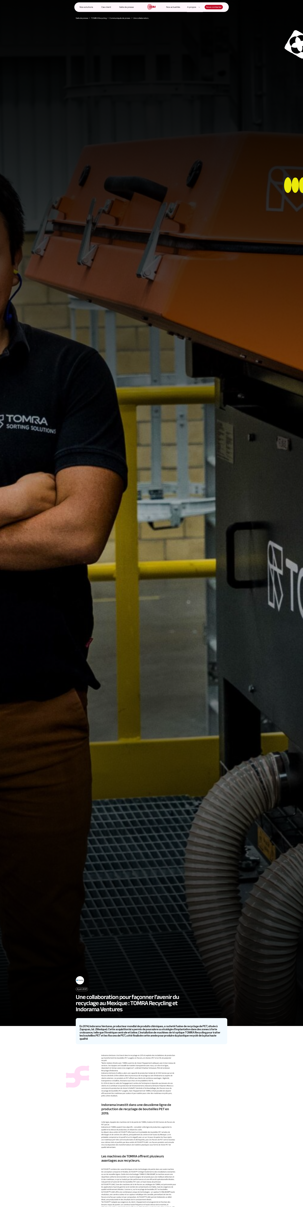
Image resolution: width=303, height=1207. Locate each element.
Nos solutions (86, 7)
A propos (191, 7)
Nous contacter (213, 7)
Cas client (106, 7)
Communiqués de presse (119, 18)
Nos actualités (173, 7)
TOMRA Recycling (99, 18)
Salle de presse (126, 7)
